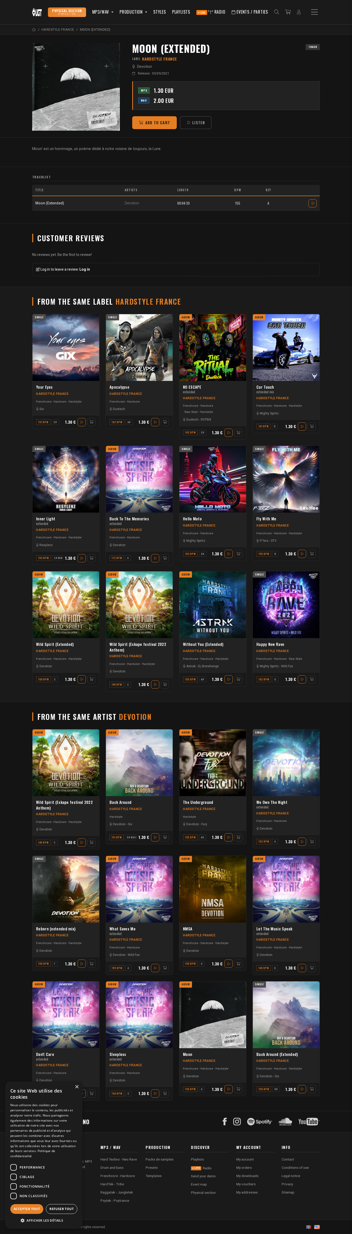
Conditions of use (295, 1167)
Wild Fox (287, 666)
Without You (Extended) (203, 644)
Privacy (287, 1184)
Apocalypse (119, 387)
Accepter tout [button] (27, 1209)
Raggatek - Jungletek (116, 1192)
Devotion (144, 66)
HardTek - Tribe (112, 1184)
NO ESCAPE (192, 389)
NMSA (187, 928)
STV (273, 541)
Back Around (120, 802)
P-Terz (264, 541)
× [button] (77, 1087)
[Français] (309, 1227)
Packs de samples (159, 1159)
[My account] (299, 12)
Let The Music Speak (274, 931)
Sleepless (118, 1056)
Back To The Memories (129, 521)
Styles (159, 12)
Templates (154, 1176)
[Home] (34, 29)
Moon (187, 1054)
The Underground (198, 802)
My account (245, 1159)
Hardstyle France (52, 394)
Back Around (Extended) (277, 1054)
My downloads (247, 1176)
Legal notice (291, 1176)
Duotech (119, 409)
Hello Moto (192, 518)
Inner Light (45, 521)
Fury (204, 824)
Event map (199, 1184)
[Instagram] (237, 1121)
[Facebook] (225, 1121)
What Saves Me (123, 931)
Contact (288, 1159)
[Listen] (76, 87)
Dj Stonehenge (208, 666)
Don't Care (45, 1056)
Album (186, 317)
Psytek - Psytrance (114, 1200)
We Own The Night (271, 804)
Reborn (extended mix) (56, 928)
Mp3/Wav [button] (101, 12)
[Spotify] (259, 1121)
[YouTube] (309, 1121)
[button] (43, 1220)
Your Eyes (44, 387)
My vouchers (246, 1184)
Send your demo (203, 1176)
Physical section (203, 1192)
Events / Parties (251, 12)
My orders (244, 1167)
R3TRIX (206, 419)
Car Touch (265, 389)
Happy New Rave (270, 644)
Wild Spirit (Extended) (55, 644)
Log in (84, 269)
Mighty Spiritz (269, 413)
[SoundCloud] (285, 1121)
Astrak (191, 666)
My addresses (247, 1192)
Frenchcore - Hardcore (51, 401)
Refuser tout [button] (61, 1209)
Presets (152, 1167)
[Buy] (91, 422)
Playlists (181, 12)
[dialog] (43, 1155)
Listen (198, 122)
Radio (212, 12)
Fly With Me (266, 518)
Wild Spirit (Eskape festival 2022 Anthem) (138, 647)
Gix (41, 409)
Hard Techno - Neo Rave (118, 1159)
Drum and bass (111, 1167)
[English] (317, 1227)
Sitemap (288, 1192)
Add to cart (157, 122)
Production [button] (132, 12)
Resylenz (46, 545)
